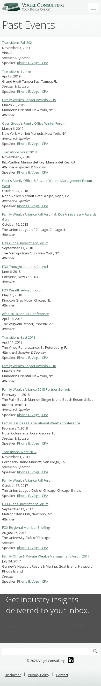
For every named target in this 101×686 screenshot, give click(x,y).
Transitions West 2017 (19, 451)
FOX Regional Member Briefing (26, 527)
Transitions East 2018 (18, 337)
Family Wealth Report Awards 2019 (29, 99)
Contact (62, 675)
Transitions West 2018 (19, 152)
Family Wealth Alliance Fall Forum (27, 480)
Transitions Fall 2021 (18, 42)
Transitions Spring (16, 71)
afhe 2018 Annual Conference (25, 313)
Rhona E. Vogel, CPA (32, 62)
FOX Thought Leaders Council (25, 266)
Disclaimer (13, 675)
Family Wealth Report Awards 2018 (29, 365)
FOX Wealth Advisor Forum (23, 290)
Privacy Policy (38, 675)
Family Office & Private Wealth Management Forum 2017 (45, 556)
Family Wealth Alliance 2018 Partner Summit (36, 389)
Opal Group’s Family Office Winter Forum (33, 123)
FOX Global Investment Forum (25, 243)
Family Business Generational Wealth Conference (41, 423)
